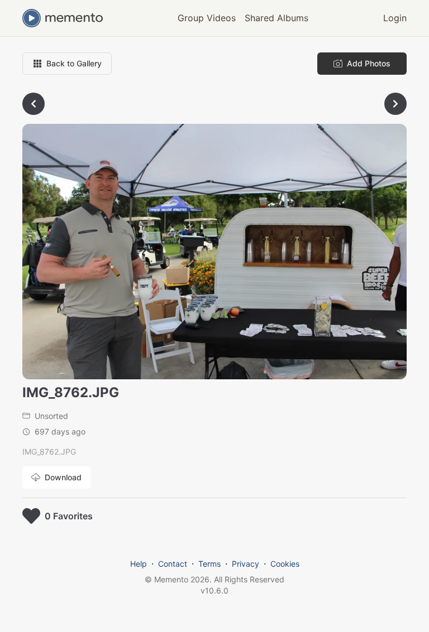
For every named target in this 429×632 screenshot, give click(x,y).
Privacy (245, 563)
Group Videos (207, 17)
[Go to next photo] (395, 104)
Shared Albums (276, 17)
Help (138, 563)
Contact (172, 563)
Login (395, 17)
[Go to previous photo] (33, 104)
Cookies (284, 563)
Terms (209, 563)
